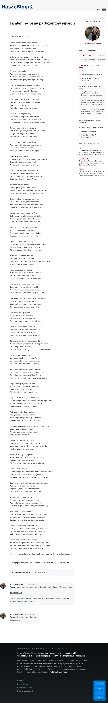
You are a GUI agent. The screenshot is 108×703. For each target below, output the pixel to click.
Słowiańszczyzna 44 (88, 131)
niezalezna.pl (42, 653)
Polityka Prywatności (58, 672)
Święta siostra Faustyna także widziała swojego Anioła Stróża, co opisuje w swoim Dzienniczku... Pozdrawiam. (92, 111)
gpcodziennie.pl (54, 656)
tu (41, 663)
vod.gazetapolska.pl (25, 656)
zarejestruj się (26, 563)
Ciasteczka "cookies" (25, 688)
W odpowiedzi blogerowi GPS (92, 127)
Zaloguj (15, 563)
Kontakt (20, 681)
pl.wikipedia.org (16, 593)
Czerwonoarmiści (88, 71)
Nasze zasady (22, 684)
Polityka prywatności (25, 691)
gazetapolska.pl (56, 653)
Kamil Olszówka (15, 36)
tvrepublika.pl (68, 656)
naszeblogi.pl (15, 620)
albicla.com (80, 656)
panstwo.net (70, 653)
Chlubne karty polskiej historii (92, 75)
